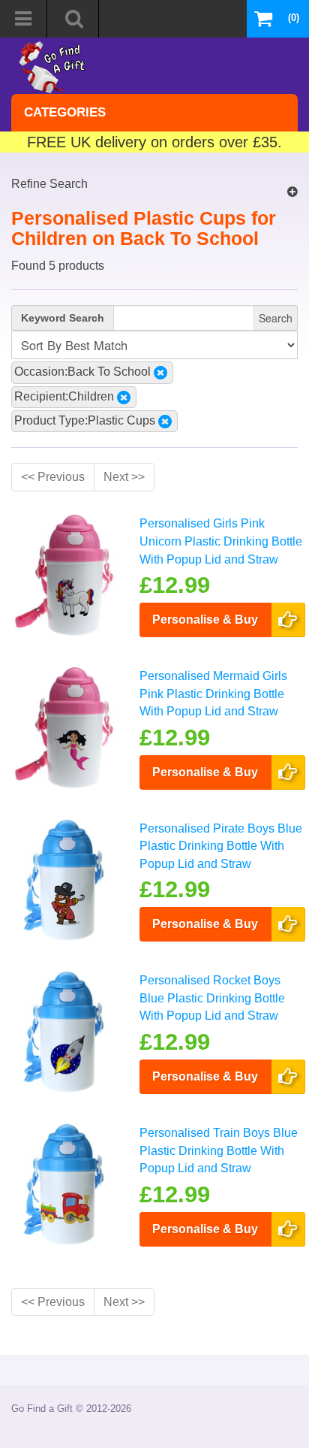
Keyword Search (62, 318)
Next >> (124, 476)
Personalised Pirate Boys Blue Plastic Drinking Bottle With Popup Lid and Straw (221, 845)
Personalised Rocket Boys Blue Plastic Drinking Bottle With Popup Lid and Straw (212, 997)
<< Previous (53, 476)
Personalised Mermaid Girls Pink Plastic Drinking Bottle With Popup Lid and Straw (213, 693)
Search (275, 318)
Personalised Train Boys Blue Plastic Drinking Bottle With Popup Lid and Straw (219, 1150)
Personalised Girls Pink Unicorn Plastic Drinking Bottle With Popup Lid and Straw (221, 540)
